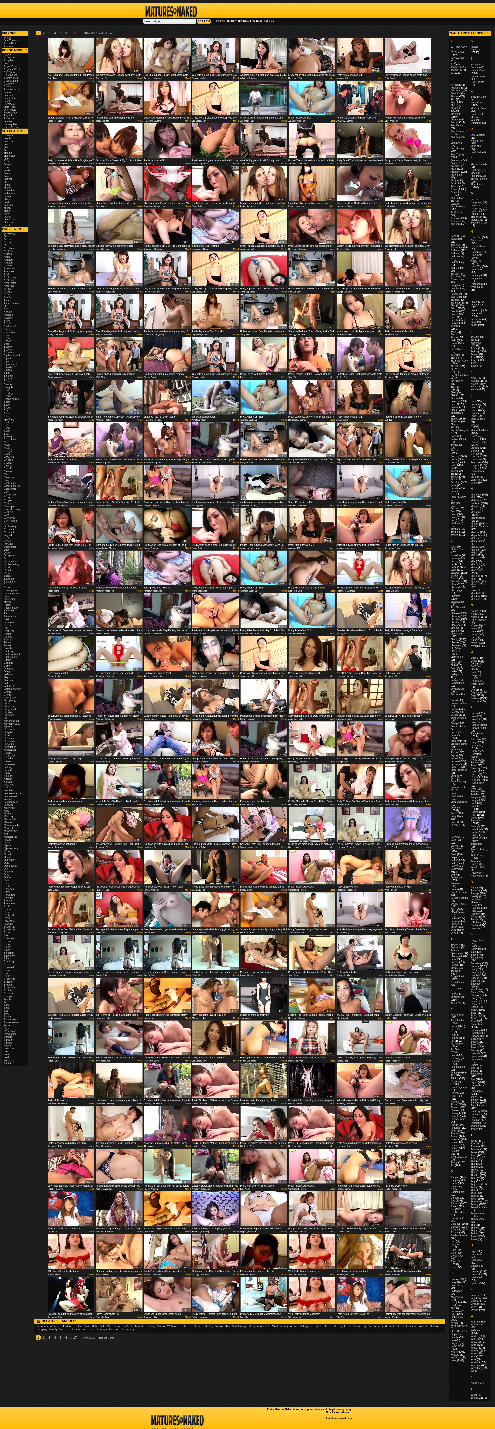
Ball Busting (457, 256)
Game (7, 665)
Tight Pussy (477, 855)
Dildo (327, 1326)
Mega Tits (476, 535)
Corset (454, 700)
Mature (161, 1326)
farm (6, 161)
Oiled (473, 663)
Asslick (455, 221)
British (7, 413)
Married (8, 813)
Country (455, 711)
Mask (474, 509)
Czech (7, 541)
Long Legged (478, 418)
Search (204, 21)
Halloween (87, 1329)
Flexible (455, 1116)
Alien (453, 105)
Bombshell (456, 444)
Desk (453, 854)
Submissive (10, 987)
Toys (6, 1013)
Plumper (475, 779)
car (5, 149)
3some (7, 239)
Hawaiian (456, 1311)
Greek (454, 1252)
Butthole (455, 528)
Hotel (7, 735)
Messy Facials (479, 164)
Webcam (172, 1326)
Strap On (476, 675)
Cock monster (12, 485)
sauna (7, 216)
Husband (475, 283)
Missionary (477, 570)
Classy (454, 639)
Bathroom (9, 332)
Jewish (8, 770)
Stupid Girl (476, 213)
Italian (7, 761)
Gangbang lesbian (9, 673)
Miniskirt (475, 564)
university (9, 219)
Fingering (456, 1081)
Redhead (9, 915)
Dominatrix (457, 883)
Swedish (475, 1120)
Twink (7, 1025)
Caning (454, 561)
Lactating (9, 784)
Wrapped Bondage (475, 66)
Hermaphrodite (12, 723)
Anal (61, 1329)
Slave (7, 949)
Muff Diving (477, 146)
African (8, 253)
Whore (474, 1350)
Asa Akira (9, 72)
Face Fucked (458, 1020)
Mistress (475, 575)
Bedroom (9, 352)
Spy (6, 973)
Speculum (476, 1059)
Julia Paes (10, 106)
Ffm (6, 628)
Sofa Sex (476, 972)
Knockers (476, 386)
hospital (8, 173)
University (476, 1274)
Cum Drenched (459, 769)
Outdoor (8, 877)
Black (7, 381)
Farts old (9, 610)
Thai (227, 1326)
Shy (473, 998)
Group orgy (10, 700)
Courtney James (9, 85)
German (114, 1329)
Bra (6, 410)
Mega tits (9, 828)
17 (75, 33)
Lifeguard (476, 456)
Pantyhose (477, 733)
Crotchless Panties (457, 751)
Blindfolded (457, 412)
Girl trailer (9, 686)
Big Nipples (457, 380)
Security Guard (479, 222)
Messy (474, 546)
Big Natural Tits (459, 375)
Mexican (475, 549)
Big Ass (455, 200)
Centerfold (456, 581)
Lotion (474, 482)
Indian (7, 752)
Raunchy (475, 890)
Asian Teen (457, 192)
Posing (474, 811)
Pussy (116, 1326)
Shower (400, 1326)
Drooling (455, 921)
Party (7, 891)
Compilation (10, 494)
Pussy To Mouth (476, 592)
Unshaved (476, 1277)
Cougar (8, 497)
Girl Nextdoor (458, 1212)
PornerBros (10, 43)
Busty (7, 430)
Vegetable (476, 1298)
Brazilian (455, 482)
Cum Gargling (458, 781)
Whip (473, 1344)
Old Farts (476, 170)
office (7, 199)
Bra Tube (243, 21)
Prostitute (9, 903)
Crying (454, 755)
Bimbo (454, 398)
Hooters (455, 1354)
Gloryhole (456, 1229)
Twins (474, 1239)
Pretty (474, 817)
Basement (456, 293)
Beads (454, 314)
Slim (6, 958)
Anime (7, 288)
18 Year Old (457, 52)
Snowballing (477, 1035)
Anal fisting (10, 282)
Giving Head (457, 1218)
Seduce (475, 966)
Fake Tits (456, 1029)
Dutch (454, 926)
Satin (473, 951)
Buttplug (455, 531)
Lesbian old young (10, 798)
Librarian (475, 450)
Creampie (102, 1329)
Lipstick (475, 468)
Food (453, 1130)
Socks (474, 1041)
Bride (453, 485)
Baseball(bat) (458, 288)
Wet (6, 1051)
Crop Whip (456, 740)
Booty (454, 462)
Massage (9, 816)
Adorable (455, 87)
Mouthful (475, 596)
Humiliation (10, 746)
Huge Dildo (477, 140)
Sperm (7, 970)
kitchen (8, 187)
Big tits (8, 369)
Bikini (7, 372)
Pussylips (476, 872)
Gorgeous (456, 1244)
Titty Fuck (476, 184)
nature (7, 196)
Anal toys (9, 285)
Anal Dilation (458, 137)
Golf (453, 1241)
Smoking (9, 961)
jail (5, 181)
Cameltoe (456, 555)
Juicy (474, 363)
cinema (8, 152)
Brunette (455, 491)
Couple (8, 500)
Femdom (9, 622)
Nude (7, 851)
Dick (68, 1329)
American (9, 268)
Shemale (138, 1326)
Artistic (454, 186)
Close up (9, 477)
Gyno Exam (457, 982)
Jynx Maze (10, 109)
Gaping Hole (457, 1191)
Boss (7, 404)
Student (8, 984)
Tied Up (475, 1175)
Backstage (457, 247)
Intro (473, 322)
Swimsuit (422, 1326)
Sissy (7, 944)
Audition (8, 317)
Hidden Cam (457, 549)
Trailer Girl (476, 216)
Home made (10, 729)
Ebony (7, 575)
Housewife (9, 741)
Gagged (455, 1177)
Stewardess (477, 1085)
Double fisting (11, 564)
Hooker (454, 1351)
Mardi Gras (477, 219)
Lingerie (308, 1326)
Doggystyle (10, 555)
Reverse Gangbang (476, 207)
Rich (473, 910)
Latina (76, 1329)
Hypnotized (10, 749)
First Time (456, 1095)
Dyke (7, 572)
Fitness (8, 636)
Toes (473, 1192)
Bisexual (9, 375)
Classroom (457, 633)
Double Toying (458, 903)
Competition (457, 682)
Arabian (8, 297)
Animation (456, 160)
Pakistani (476, 719)
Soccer (475, 1038)
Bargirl (7, 323)
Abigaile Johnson (8, 62)
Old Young (476, 666)
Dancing (8, 543)
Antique (8, 291)
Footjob (8, 642)
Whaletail (476, 1341)
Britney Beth (11, 77)
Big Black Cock (459, 360)
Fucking (150, 1326)
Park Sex (476, 739)
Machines (9, 807)
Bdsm (356, 1326)
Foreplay (455, 1139)
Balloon (455, 253)
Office (7, 857)
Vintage (8, 1042)
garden (7, 170)
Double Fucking (459, 897)
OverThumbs (11, 40)
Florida (454, 1124)
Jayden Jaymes (8, 94)
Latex (474, 407)
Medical (475, 532)
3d (5, 236)
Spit (473, 1067)
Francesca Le (11, 89)
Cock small (10, 488)
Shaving (475, 980)
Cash (7, 445)
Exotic (183, 1326)
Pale (6, 883)
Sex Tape (476, 975)
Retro (7, 918)
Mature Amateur (475, 48)
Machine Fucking (475, 174)
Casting (8, 448)
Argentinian (457, 174)
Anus (7, 294)
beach (7, 138)
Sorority (475, 1050)
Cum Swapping (459, 801)
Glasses (455, 1226)
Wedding (475, 1336)
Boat (6, 390)
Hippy (454, 1334)
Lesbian (411, 1326)
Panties (8, 886)
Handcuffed (457, 1296)
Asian (87, 1326)
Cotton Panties (459, 703)
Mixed (91, 78)
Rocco (474, 919)
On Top (475, 681)
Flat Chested (458, 607)
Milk (473, 561)
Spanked (9, 967)
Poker (474, 788)
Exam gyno (10, 590)
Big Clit (455, 366)
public (7, 210)
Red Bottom (477, 81)
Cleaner (8, 471)
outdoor (8, 202)
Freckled (455, 1145)
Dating (454, 845)
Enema (454, 962)
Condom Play (458, 694)
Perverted (9, 894)
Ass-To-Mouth (458, 206)
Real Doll (476, 152)
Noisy (474, 628)
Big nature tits (12, 364)
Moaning (475, 581)
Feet (391, 1326)
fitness (7, 164)
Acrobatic (9, 248)
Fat (6, 613)
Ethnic (454, 967)
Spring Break (478, 76)
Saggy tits (9, 926)
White (474, 1347)
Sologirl (475, 1047)
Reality (474, 896)
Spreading (476, 1073)
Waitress (475, 1321)
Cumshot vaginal (9, 534)
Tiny (473, 1181)
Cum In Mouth (458, 787)
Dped (7, 567)
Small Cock (477, 114)
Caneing (455, 558)
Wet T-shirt (477, 989)
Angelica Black (12, 69)
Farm (453, 1034)
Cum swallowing (10, 525)
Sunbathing (477, 1114)
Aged (7, 256)
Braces (454, 476)
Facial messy (11, 607)
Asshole (8, 314)
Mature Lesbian (479, 430)
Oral (6, 868)
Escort (7, 587)
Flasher (8, 639)
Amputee (9, 271)
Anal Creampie (459, 131)
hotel (6, 176)
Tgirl (473, 1161)
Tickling (475, 1172)
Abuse (345, 1412)
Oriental (475, 698)
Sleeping (42, 1329)
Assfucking (457, 212)
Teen (6, 1002)
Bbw (6, 335)
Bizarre (8, 378)
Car (6, 442)
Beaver (8, 349)
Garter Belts (457, 343)
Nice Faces (332, 1412)
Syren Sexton (11, 127)
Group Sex (457, 1261)
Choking (455, 616)
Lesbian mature (12, 793)
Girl (6, 683)
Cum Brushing (458, 496)
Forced (454, 1136)
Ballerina (455, 250)
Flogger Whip (458, 1119)
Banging (455, 276)
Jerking (8, 767)
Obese (474, 657)
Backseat (456, 244)
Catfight (8, 451)
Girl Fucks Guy (459, 1156)
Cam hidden (10, 439)
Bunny (454, 508)
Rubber (475, 925)
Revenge (9, 920)
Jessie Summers (9, 102)
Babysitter (456, 238)
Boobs (318, 1326)
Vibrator (8, 1039)
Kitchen (8, 778)
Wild (234, 1326)
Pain (6, 880)
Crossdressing (12, 509)
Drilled (7, 570)
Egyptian (9, 578)
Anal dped (9, 280)
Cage (453, 546)
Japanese (43, 1326)
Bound (7, 407)
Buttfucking (457, 523)
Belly (453, 340)
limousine (9, 190)
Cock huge (10, 483)
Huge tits (9, 744)
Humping (475, 275)
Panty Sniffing (478, 727)
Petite (266, 1326)
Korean (8, 781)
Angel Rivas (10, 66)
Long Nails (476, 479)
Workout (475, 1362)
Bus (6, 425)
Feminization (458, 1066)
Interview (9, 758)
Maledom (476, 500)
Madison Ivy (11, 112)
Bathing (8, 329)
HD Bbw (231, 21)
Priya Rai (9, 115)
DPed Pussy (458, 912)
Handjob (8, 712)
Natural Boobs (478, 70)
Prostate (8, 900)
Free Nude (256, 21)
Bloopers (455, 421)
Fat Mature (457, 1043)
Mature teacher (12, 825)
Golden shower (12, 688)
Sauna (7, 932)
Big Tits (455, 386)
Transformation (479, 1207)
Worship (475, 1365)
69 (5, 245)
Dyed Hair (456, 929)
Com (6, 491)
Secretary (476, 963)
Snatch (475, 1033)
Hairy (7, 703)
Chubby (8, 462)
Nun (473, 637)
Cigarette (456, 624)
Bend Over (457, 349)
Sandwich (9, 929)
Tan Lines (476, 462)
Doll (6, 558)
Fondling (455, 1127)
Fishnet (455, 1101)
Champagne (457, 590)
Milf (109, 1326)
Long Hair (476, 237)
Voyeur (8, 1045)
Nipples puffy (11, 848)
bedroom (9, 141)
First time (9, 630)
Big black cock (12, 355)
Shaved (475, 977)
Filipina (454, 1078)
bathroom (9, 135)
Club (6, 480)
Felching (455, 1058)
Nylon (474, 642)
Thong (474, 1166)
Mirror (474, 567)
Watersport (380, 1326)
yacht (7, 225)
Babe (95, 1326)
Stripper (8, 981)
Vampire (475, 1295)
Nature (7, 839)
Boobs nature (11, 398)
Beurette (455, 354)
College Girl (457, 674)
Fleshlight (456, 1113)
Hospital (8, 732)
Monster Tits (478, 584)
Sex (129, 1326)
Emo (453, 959)
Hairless (455, 1279)
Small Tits (476, 1024)
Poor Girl (475, 211)
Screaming (127, 1329)
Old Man (475, 503)
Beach (7, 340)
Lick (348, 1326)
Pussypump (477, 875)
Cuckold (8, 512)
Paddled (475, 713)
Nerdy (7, 842)
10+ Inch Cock (459, 46)
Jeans (474, 348)
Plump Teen (477, 782)
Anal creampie (12, 277)
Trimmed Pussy (475, 862)
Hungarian (476, 278)
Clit (6, 474)
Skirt (473, 1012)
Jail (473, 339)
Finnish (455, 1092)
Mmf (473, 578)
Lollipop (475, 476)
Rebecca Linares (9, 120)
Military (475, 558)
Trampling (476, 1201)
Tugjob (474, 1230)
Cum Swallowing (457, 794)
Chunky (455, 622)
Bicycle (455, 357)
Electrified (456, 956)
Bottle (454, 467)
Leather (475, 413)
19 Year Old (457, 58)
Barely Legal (457, 279)
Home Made (457, 1346)
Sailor (474, 946)
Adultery (208, 1326)
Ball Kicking (457, 262)
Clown (454, 662)
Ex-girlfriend (457, 976)
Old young (9, 860)
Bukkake (9, 422)
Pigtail (474, 771)
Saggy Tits (477, 940)
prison (7, 207)
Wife (6, 1054)
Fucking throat (12, 654)
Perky (474, 750)
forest (7, 167)
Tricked (475, 1227)
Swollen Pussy (479, 849)
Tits (123, 1326)
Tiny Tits (475, 1184)
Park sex (9, 889)
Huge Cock (477, 102)
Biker (453, 392)
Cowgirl (242, 1326)
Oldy (6, 862)
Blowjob (8, 387)
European (456, 970)
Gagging (8, 662)
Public (7, 906)
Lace (473, 401)
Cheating (9, 456)
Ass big (8, 311)
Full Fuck (269, 21)
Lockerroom (477, 471)
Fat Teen (455, 1049)
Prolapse (475, 820)
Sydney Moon (11, 124)
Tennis (474, 1158)
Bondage (9, 393)
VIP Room (476, 922)
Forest (7, 645)
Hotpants (9, 738)
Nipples (8, 845)
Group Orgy (457, 1255)
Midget (474, 552)
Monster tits (10, 836)
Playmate (476, 777)
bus (6, 147)
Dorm (454, 889)
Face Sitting (457, 1014)
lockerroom (10, 193)
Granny (8, 691)
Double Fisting (459, 892)
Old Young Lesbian (476, 438)
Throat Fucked (479, 178)
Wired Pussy (478, 866)
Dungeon (455, 924)
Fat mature (10, 616)
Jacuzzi (475, 336)
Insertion (475, 310)
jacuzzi (8, 178)
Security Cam (478, 96)
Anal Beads (457, 125)
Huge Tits (476, 260)
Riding (474, 913)
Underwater (477, 1254)
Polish (474, 794)
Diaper (454, 857)
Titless (474, 1187)
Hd (5, 717)
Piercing (8, 897)
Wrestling (9, 1060)
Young (7, 1063)
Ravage (475, 893)
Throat (474, 1169)
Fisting (7, 633)
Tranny (8, 1016)
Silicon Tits (477, 1001)
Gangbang (255, 1326)
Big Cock (456, 369)
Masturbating (280, 1326)
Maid (6, 810)
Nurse (474, 640)
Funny (7, 659)
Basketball (10, 326)
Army (454, 180)
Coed (453, 668)
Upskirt (8, 1036)
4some (7, 242)
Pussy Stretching (476, 842)
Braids (454, 479)
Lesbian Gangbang (476, 201)
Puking (474, 835)
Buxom (8, 436)
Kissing (8, 775)
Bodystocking (458, 438)
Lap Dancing (478, 134)
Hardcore (67, 1326)
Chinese (8, 459)
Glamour (455, 1223)
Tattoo (474, 1146)
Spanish (475, 1053)
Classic (8, 468)
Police (474, 791)
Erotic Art (456, 183)
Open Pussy (478, 683)
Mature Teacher (479, 526)
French (8, 648)
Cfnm (7, 454)
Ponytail (475, 800)
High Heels (457, 1317)
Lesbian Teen (478, 442)
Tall (473, 1140)
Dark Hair (456, 839)
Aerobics (455, 93)
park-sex (9, 205)
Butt (6, 433)
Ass (370, 1326)
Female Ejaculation (457, 952)
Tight (342, 1326)
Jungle (474, 365)
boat (6, 144)
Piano (474, 765)
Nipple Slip (477, 625)
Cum (6, 514)
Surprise (8, 993)
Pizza (474, 774)
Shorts (474, 992)
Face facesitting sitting (9, 599)
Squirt (7, 976)
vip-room (9, 222)
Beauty (53, 1329)
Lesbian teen (11, 802)
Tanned (475, 1143)
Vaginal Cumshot (476, 121)
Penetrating (477, 745)
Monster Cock (478, 108)
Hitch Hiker (457, 1331)
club (6, 158)
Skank (474, 1006)
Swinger (8, 996)
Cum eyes (9, 517)
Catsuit (454, 578)
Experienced (457, 996)
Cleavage (456, 645)
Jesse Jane (10, 98)
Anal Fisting (457, 148)
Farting (454, 1037)
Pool (473, 803)
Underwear (10, 1031)
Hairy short (10, 709)
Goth (453, 1249)
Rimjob (474, 916)
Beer (453, 331)
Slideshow (9, 955)
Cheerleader (457, 601)
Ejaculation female (10, 583)
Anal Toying (457, 154)
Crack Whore (458, 726)
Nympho (475, 645)
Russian (8, 923)
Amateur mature (8, 264)
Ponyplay (476, 797)
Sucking (8, 990)
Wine (473, 1359)
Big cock (9, 361)
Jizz (473, 357)
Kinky (7, 773)
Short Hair (476, 240)
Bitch (453, 404)
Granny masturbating (11, 696)
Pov (473, 814)
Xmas (474, 1382)
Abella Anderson (9, 56)
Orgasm (8, 871)
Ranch (7, 912)
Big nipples (10, 367)
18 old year (10, 233)
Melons (475, 538)
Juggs (474, 360)
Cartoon (455, 566)
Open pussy (10, 865)
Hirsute (8, 726)
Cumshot (9, 529)
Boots (7, 401)
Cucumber (456, 764)
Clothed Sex (457, 656)
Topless (475, 1195)
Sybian (474, 1128)
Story (474, 1096)
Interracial (295, 1326)
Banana (455, 273)
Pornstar (475, 806)
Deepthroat (195, 1326)
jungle (7, 184)
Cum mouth (10, 520)
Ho (452, 1340)
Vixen (474, 1306)
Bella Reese (10, 74)
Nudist (7, 854)
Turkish (475, 1233)
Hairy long (9, 706)
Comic (454, 680)
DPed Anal (456, 142)
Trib (473, 1224)
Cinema (8, 465)
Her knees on (11, 720)
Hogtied (455, 1343)
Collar (454, 671)
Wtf (473, 1370)
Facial (7, 604)
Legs (473, 415)
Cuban (454, 758)
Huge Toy (476, 266)
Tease (474, 1152)
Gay (363, 1326)
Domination (10, 561)
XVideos (8, 46)
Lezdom (8, 804)
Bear (6, 343)
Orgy (6, 874)
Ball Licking (457, 267)
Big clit (8, 358)
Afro (453, 99)
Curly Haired (457, 816)
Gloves (454, 1232)
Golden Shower (459, 1235)
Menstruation (11, 831)
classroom (9, 155)
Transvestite (11, 1022)
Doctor (7, 552)
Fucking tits (10, 657)
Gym (453, 1267)
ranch (7, 213)
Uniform (435, 1326)
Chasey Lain (11, 80)
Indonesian (477, 304)
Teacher (8, 999)
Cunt (6, 538)
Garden (455, 1197)
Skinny (219, 1326)
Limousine (476, 459)
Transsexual (11, 1019)
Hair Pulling (457, 1285)
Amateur (55, 1326)
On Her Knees (478, 246)
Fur (452, 1165)
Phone (474, 762)
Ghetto (454, 1206)
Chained (455, 587)
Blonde (8, 384)
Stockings (9, 978)
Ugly (6, 1028)
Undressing (10, 1034)
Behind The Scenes (457, 336)
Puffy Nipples (478, 619)
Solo (102, 1326)
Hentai (454, 1322)
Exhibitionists (11, 593)
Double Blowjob (459, 430)
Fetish (78, 1326)
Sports (474, 1070)
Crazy (454, 732)
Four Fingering (459, 1087)
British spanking (9, 418)
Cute (334, 1326)
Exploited (456, 1002)
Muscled (475, 599)
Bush (7, 427)
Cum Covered (458, 717)
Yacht (474, 1394)
